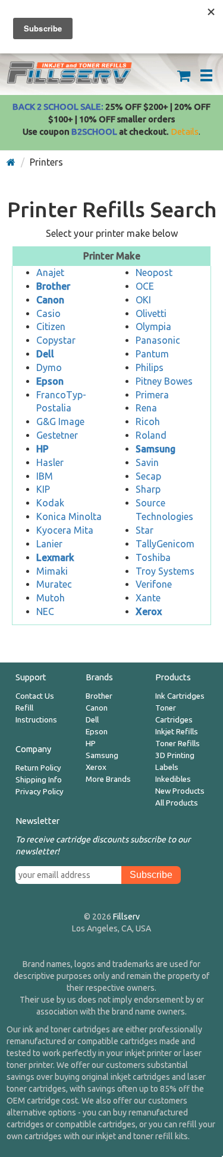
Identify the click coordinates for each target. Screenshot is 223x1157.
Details (185, 131)
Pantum (152, 353)
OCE (145, 286)
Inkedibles (173, 779)
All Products (176, 802)
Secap (148, 476)
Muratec (54, 584)
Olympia (153, 326)
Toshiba (153, 557)
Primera (152, 394)
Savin (147, 462)
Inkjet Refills (176, 731)
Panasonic (158, 340)
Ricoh (148, 421)
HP (91, 743)
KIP (43, 489)
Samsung (102, 755)
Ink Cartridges (180, 696)
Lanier (49, 543)
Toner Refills (177, 743)
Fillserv (126, 916)
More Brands (108, 779)
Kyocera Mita (64, 530)
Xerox (96, 767)
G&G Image (60, 421)
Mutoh (50, 597)
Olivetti (151, 313)
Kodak (50, 502)
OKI (143, 299)
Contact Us (34, 696)
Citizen (50, 326)
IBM (44, 476)
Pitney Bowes (164, 381)
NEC (45, 611)
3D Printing (174, 755)
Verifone (154, 584)
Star (144, 530)
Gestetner (57, 435)
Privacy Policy (39, 791)
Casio (48, 313)
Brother (99, 696)
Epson (97, 731)
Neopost (154, 272)
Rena (146, 407)
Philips (150, 367)
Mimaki (52, 571)
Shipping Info (38, 779)
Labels (166, 767)
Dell (92, 719)
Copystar (56, 340)
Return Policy (38, 767)
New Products (180, 791)
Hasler (50, 462)
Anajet (50, 272)
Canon (97, 707)
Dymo (49, 367)
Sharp (148, 489)
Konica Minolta (69, 516)
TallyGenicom (165, 543)
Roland (151, 435)
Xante (148, 597)
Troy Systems (165, 571)
